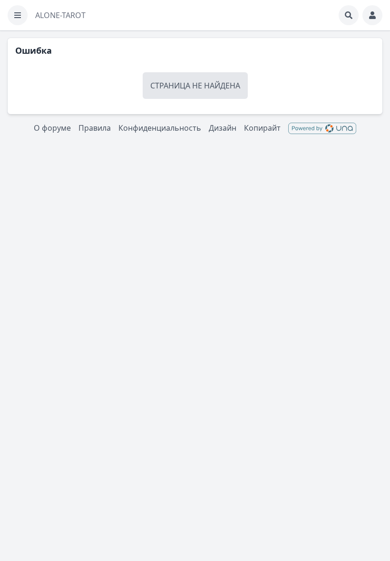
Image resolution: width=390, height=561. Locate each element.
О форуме (52, 128)
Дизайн (222, 128)
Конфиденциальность (159, 128)
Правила (94, 128)
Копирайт (262, 128)
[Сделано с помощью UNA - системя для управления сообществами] (322, 128)
